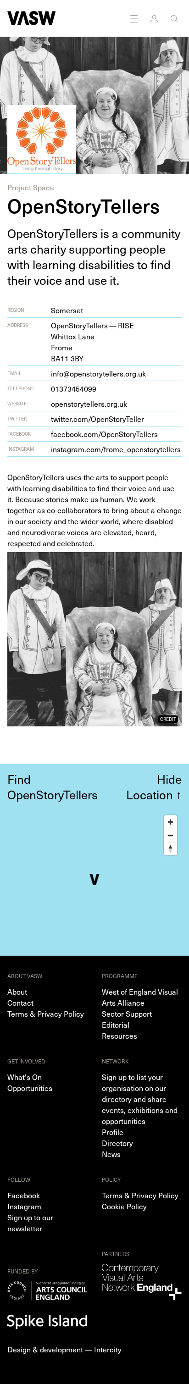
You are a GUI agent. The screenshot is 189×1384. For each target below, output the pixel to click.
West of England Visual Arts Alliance (140, 997)
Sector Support (127, 1013)
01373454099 (73, 388)
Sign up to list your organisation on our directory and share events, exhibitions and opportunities (140, 1098)
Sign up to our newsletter (30, 1223)
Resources (119, 1035)
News (111, 1153)
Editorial (115, 1024)
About (17, 991)
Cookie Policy (124, 1206)
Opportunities (29, 1087)
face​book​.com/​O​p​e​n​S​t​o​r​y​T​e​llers (104, 433)
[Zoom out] (170, 835)
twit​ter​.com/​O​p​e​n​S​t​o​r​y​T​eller (97, 418)
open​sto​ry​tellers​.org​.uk (89, 403)
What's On (24, 1076)
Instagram (24, 1206)
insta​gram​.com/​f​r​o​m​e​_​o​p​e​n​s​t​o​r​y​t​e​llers (116, 448)
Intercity (108, 1349)
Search (175, 18)
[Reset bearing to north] (170, 848)
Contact (20, 1002)
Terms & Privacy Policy (45, 1013)
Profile (112, 1131)
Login (155, 18)
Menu (134, 18)
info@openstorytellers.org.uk (98, 373)
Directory (117, 1142)
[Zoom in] (170, 822)
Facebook (23, 1195)
